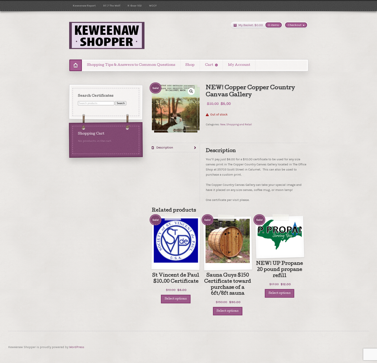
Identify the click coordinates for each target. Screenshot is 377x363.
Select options (176, 298)
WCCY (153, 5)
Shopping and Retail (239, 124)
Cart (209, 65)
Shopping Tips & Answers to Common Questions (131, 65)
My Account (239, 65)
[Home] (75, 65)
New (222, 124)
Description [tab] (164, 147)
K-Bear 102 (135, 5)
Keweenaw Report (84, 5)
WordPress (76, 347)
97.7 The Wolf (111, 5)
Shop (190, 65)
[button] (191, 91)
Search (121, 103)
